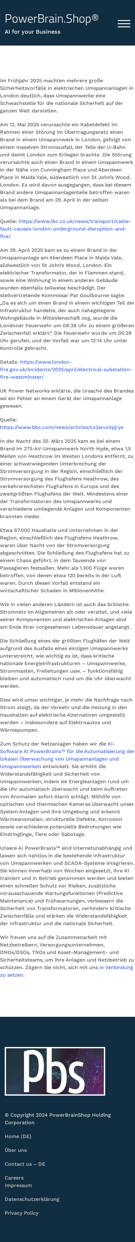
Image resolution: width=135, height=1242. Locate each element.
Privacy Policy (21, 1213)
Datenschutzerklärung (32, 1199)
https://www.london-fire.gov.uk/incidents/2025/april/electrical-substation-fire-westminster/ (66, 369)
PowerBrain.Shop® (52, 18)
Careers (14, 1178)
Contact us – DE (25, 1164)
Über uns (16, 1150)
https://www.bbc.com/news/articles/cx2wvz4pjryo (62, 427)
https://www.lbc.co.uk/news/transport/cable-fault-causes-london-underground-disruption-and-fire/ (65, 228)
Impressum (18, 1185)
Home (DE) (18, 1136)
